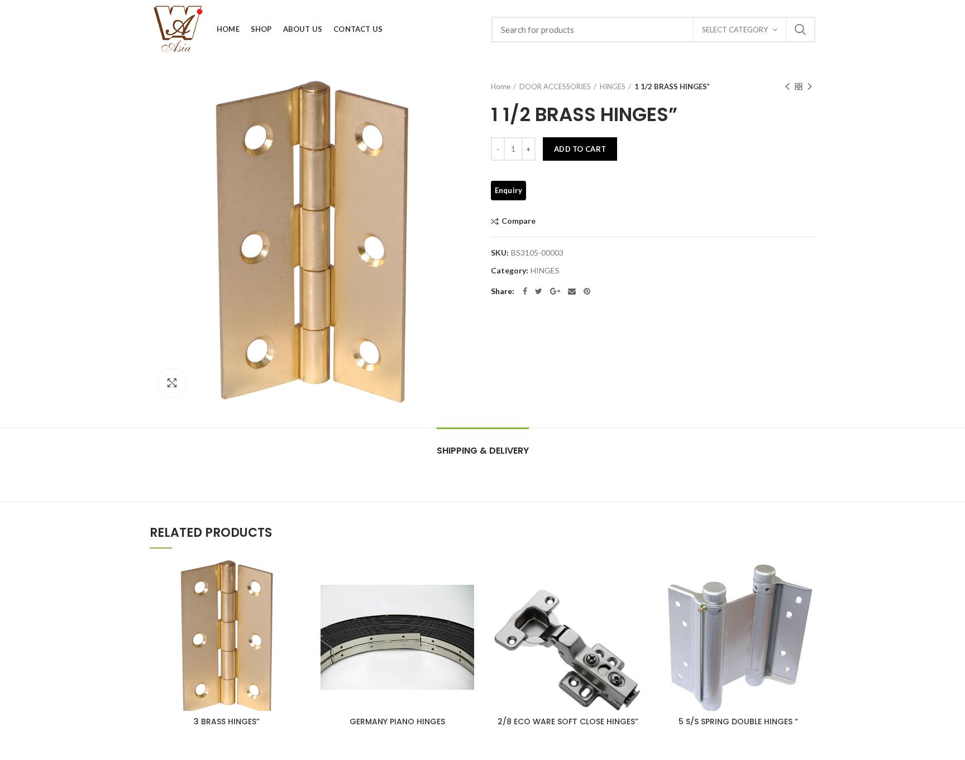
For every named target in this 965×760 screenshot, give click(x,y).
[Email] (572, 291)
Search (800, 29)
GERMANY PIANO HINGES (397, 721)
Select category (735, 29)
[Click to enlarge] (172, 383)
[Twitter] (538, 291)
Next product (809, 86)
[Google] (555, 291)
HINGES (612, 86)
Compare (518, 221)
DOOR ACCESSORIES (555, 86)
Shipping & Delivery (483, 450)
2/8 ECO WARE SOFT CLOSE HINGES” (568, 721)
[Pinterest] (587, 291)
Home (500, 86)
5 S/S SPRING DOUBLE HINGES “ (738, 721)
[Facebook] (525, 291)
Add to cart (580, 149)
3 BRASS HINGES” (227, 721)
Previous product (787, 86)
